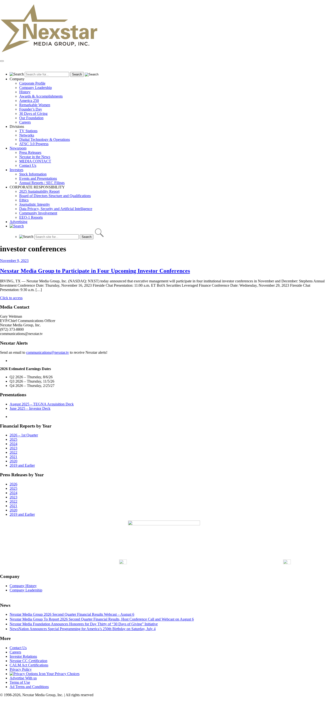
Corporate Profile (32, 83)
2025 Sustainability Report (39, 191)
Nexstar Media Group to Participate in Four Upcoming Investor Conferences (95, 271)
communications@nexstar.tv (47, 352)
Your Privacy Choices (62, 674)
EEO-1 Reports (31, 217)
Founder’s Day (30, 109)
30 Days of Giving (33, 114)
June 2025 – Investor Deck (30, 408)
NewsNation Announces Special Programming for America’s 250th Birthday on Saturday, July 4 (83, 629)
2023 (13, 448)
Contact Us (27, 165)
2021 (13, 457)
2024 (13, 444)
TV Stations (28, 131)
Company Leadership (35, 88)
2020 (13, 461)
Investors (16, 170)
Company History (23, 586)
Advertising (18, 222)
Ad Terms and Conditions (29, 687)
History (24, 92)
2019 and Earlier (22, 465)
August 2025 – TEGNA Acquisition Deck (42, 404)
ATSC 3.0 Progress (34, 144)
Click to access (11, 298)
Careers (25, 122)
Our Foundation (31, 118)
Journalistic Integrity (34, 204)
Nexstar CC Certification (28, 661)
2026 (13, 484)
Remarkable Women (34, 105)
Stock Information (33, 174)
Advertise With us (23, 678)
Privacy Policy (21, 669)
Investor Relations (23, 656)
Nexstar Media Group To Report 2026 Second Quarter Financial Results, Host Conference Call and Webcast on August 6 (102, 619)
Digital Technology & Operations (44, 139)
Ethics (24, 200)
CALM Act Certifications (29, 665)
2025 (13, 439)
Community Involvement (38, 213)
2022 (13, 452)
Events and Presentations (38, 178)
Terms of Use (20, 682)
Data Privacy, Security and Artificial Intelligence (55, 209)
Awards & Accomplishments (41, 96)
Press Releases (30, 152)
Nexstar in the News (34, 157)
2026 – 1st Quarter (24, 435)
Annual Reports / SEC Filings (42, 183)
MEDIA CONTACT (35, 161)
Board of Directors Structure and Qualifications (55, 196)
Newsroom (18, 148)
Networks (26, 135)
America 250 (29, 101)
